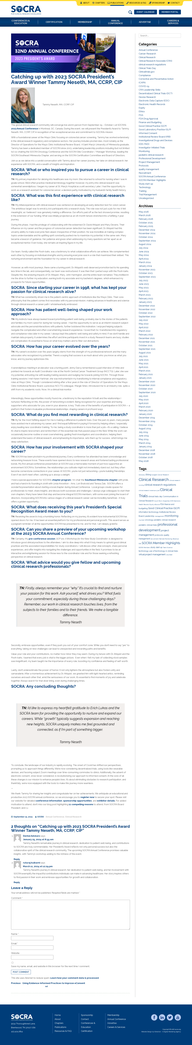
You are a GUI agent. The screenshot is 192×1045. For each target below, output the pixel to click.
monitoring (171, 515)
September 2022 (147, 316)
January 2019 (145, 446)
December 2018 (147, 450)
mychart (141, 520)
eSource (157, 504)
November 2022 (147, 309)
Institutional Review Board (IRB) (155, 136)
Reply (17, 859)
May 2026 (144, 211)
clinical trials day (155, 496)
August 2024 (145, 244)
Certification (86, 1031)
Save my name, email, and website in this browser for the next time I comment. (50, 966)
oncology (149, 520)
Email (14, 943)
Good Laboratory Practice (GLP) (155, 129)
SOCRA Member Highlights (152, 180)
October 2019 (146, 425)
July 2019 (143, 432)
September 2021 (147, 349)
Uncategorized (146, 198)
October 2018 (146, 457)
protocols (159, 535)
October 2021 (145, 345)
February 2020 (146, 410)
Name (15, 934)
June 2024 (144, 251)
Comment (17, 898)
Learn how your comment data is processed (74, 978)
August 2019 (145, 428)
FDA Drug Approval (148, 118)
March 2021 (144, 370)
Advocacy (142, 475)
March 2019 (144, 443)
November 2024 (147, 233)
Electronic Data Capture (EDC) (154, 100)
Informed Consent (148, 133)
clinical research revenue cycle (149, 490)
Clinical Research (73, 817)
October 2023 (146, 273)
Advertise (112, 1023)
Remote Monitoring (165, 539)
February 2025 (146, 226)
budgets (154, 475)
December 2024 (147, 229)
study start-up (156, 547)
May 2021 (143, 363)
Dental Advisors (31, 836)
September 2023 (147, 276)
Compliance (145, 75)
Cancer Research (147, 53)
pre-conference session (42, 538)
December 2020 (147, 381)
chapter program (61, 480)
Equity (142, 107)
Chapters (100, 3)
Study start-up (146, 183)
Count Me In (158, 501)
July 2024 (143, 248)
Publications (117, 3)
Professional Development (152, 158)
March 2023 (144, 294)
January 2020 (145, 414)
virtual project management (152, 554)
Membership (113, 1015)
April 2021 (143, 367)
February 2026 (146, 219)
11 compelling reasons (81, 804)
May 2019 (144, 439)
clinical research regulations (152, 64)
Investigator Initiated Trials (152, 147)
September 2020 (147, 392)
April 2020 (144, 403)
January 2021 (145, 378)
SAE (140, 543)
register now (87, 797)
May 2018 (144, 461)
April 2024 (144, 258)
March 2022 (144, 331)
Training (142, 191)
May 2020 (144, 399)
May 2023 (144, 287)
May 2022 (144, 323)
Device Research (147, 97)
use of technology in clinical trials (163, 551)
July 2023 (143, 280)
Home (58, 1015)
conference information (49, 800)
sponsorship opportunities (77, 800)
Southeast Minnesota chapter (101, 480)
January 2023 (145, 302)
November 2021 (147, 341)
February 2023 (146, 298)
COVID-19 (144, 86)
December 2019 (147, 417)
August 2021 (145, 352)
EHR (171, 501)
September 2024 (147, 240)
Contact (175, 3)
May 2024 (144, 255)
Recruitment (145, 173)
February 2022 (146, 334)
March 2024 (145, 262)
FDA (141, 115)
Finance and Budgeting (150, 122)
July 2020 (143, 396)
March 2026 (145, 215)
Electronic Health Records (152, 104)
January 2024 (145, 266)
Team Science (167, 547)
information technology (149, 512)
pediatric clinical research (151, 155)
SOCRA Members (144, 547)
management (159, 516)
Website (15, 953)
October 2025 (146, 222)
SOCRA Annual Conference (152, 176)
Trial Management (148, 194)
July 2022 (143, 320)
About (86, 3)
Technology (145, 187)
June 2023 (144, 284)
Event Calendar (145, 12)
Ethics (142, 111)
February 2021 (146, 374)
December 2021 (147, 338)
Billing (148, 475)
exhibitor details (106, 800)
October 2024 (146, 237)
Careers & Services (116, 1027)
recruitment (155, 539)
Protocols (144, 165)
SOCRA (40, 817)
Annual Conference (55, 817)
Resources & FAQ (137, 3)
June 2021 (144, 359)
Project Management (149, 162)
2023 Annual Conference (24, 128)
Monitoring (144, 151)
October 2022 (146, 313)
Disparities (166, 501)
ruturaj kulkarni (31, 862)
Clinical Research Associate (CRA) (155, 61)
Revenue (176, 539)
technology (144, 551)
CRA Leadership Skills (149, 89)
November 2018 (147, 454)
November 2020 (147, 385)
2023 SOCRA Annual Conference (53, 533)
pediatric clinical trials (148, 525)
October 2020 (146, 388)
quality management (149, 169)
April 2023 (143, 291)
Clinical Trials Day (147, 68)
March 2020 (145, 406)
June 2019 (144, 435)
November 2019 (147, 421)
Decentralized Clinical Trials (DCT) (156, 93)
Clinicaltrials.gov (147, 71)
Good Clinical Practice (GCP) (153, 126)
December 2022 (147, 305)
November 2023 (147, 269)
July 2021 (143, 356)
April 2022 (143, 327)
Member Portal (170, 12)
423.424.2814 (17, 1031)
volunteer (169, 554)
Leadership (149, 516)
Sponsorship (158, 3)
